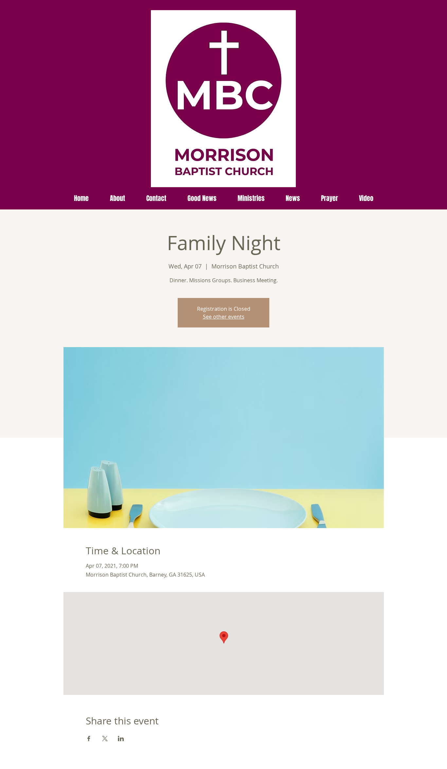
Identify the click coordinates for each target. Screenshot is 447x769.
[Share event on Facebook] (89, 738)
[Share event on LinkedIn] (121, 738)
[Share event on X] (105, 738)
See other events (223, 316)
